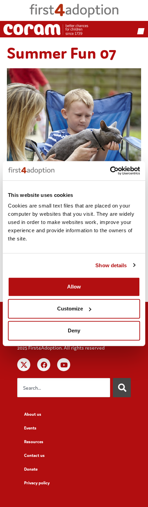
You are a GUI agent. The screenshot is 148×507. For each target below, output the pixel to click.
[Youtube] (63, 364)
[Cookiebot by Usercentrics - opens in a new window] (110, 170)
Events (30, 428)
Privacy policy (37, 482)
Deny (74, 330)
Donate (31, 469)
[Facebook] (43, 364)
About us (32, 414)
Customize (70, 308)
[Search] (122, 387)
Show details (111, 265)
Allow (74, 287)
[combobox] (63, 387)
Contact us (34, 455)
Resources (33, 441)
